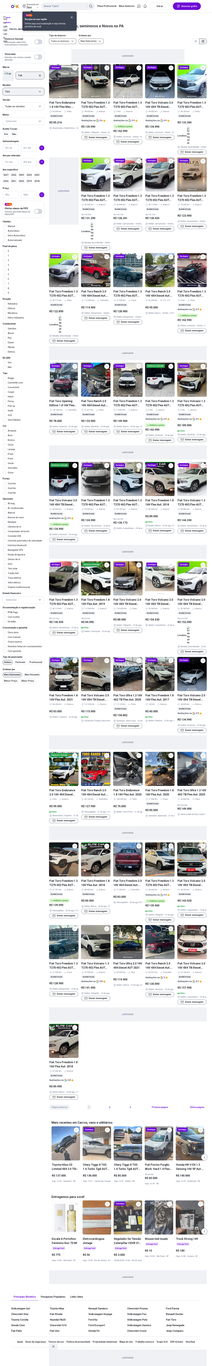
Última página (197, 1107)
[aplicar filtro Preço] (41, 194)
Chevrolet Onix (19, 1314)
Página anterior (60, 1107)
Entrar (160, 6)
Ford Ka (92, 1319)
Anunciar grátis (189, 6)
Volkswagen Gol (20, 1308)
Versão (6, 100)
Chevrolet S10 (58, 1325)
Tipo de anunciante (12, 657)
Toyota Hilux (57, 1308)
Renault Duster (174, 1314)
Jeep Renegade (175, 1325)
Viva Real (190, 1342)
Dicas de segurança (35, 1342)
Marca (6, 67)
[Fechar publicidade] (53, 1346)
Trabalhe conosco (144, 1342)
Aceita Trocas (10, 129)
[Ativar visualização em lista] (195, 41)
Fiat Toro (171, 1319)
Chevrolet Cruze (137, 1330)
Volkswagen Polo (137, 1319)
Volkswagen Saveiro (139, 1325)
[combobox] (68, 6)
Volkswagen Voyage (100, 1314)
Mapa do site (126, 1342)
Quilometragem (11, 141)
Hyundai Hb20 (57, 1319)
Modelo (7, 85)
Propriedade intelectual (105, 1342)
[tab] (24, 1296)
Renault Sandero (98, 1308)
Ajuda (20, 1342)
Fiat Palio (16, 1330)
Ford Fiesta (172, 1308)
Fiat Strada (56, 1314)
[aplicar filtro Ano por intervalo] (41, 162)
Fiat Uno (54, 1330)
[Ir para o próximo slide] (204, 1157)
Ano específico (10, 169)
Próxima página (160, 1107)
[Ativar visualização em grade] (203, 41)
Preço (6, 188)
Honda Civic (18, 1325)
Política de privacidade (78, 1342)
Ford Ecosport (96, 1325)
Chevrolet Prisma (137, 1308)
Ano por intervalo (11, 155)
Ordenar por (9, 669)
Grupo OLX (162, 1342)
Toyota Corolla (19, 1319)
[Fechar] (71, 17)
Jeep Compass (174, 1330)
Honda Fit (93, 1330)
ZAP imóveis (176, 1342)
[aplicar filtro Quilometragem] (41, 147)
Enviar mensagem (98, 137)
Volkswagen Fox (136, 1314)
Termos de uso (56, 1342)
